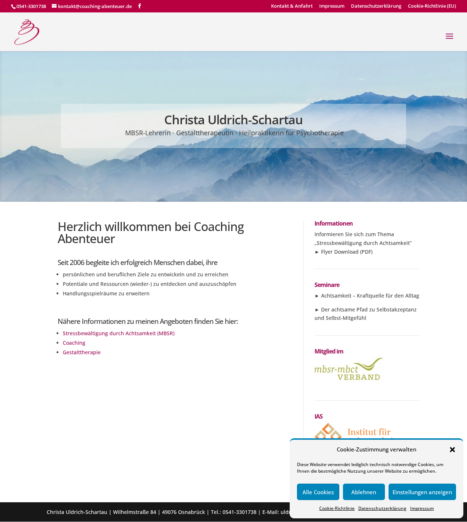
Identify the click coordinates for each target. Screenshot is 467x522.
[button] (452, 449)
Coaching (74, 342)
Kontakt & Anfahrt (292, 6)
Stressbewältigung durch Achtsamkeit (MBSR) (118, 333)
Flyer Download (340, 251)
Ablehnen (363, 492)
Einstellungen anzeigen (422, 492)
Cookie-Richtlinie (337, 508)
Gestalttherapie (82, 352)
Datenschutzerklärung (382, 508)
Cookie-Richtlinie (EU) (432, 6)
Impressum (422, 508)
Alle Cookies (318, 492)
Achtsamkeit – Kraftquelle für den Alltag (370, 295)
